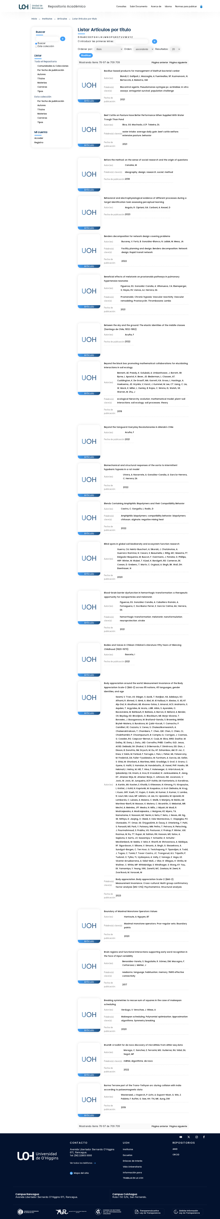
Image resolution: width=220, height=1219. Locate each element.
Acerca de (156, 6)
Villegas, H (170, 861)
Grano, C (182, 761)
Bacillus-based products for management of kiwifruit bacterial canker (142, 71)
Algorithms (137, 1061)
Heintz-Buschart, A (140, 549)
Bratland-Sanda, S (156, 719)
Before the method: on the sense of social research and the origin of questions (146, 159)
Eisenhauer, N (124, 568)
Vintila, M (181, 861)
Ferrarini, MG (154, 1050)
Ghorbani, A (133, 761)
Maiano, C (146, 800)
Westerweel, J (128, 1094)
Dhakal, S (141, 746)
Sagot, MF (129, 1054)
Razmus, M (121, 834)
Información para (132, 1172)
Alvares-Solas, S (150, 704)
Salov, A (176, 834)
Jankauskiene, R (171, 773)
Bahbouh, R (138, 712)
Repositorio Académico (67, 6)
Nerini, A (149, 815)
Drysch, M (145, 750)
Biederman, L (154, 376)
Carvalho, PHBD (155, 742)
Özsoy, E (162, 822)
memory (163, 972)
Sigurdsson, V (126, 845)
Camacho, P (172, 723)
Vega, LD (177, 857)
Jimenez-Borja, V (146, 777)
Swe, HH (146, 1098)
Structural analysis (171, 887)
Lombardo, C (122, 800)
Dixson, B (120, 750)
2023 (127, 214)
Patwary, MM (146, 826)
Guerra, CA (123, 549)
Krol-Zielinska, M (172, 788)
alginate (135, 519)
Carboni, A (154, 207)
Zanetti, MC (153, 868)
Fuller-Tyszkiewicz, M (144, 757)
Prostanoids (127, 297)
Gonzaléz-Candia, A (145, 286)
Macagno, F (178, 961)
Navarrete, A (140, 474)
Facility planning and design (136, 248)
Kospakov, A (156, 788)
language (139, 972)
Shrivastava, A (169, 841)
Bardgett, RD (159, 560)
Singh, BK (167, 564)
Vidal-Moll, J (149, 861)
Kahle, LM (156, 780)
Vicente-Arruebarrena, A (128, 861)
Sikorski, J (156, 549)
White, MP (133, 864)
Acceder (38, 138)
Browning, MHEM (175, 719)
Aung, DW (165, 1098)
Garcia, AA (174, 757)
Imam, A (136, 773)
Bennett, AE (123, 372)
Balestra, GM (141, 80)
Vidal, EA (181, 1050)
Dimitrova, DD (169, 746)
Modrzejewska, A (124, 811)
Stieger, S (140, 696)
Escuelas (127, 1155)
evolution (145, 399)
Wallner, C (121, 864)
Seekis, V (137, 841)
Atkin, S (158, 708)
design (141, 172)
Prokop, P (168, 830)
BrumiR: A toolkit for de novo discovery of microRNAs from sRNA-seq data (143, 1045)
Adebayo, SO (175, 696)
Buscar (42, 43)
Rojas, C (153, 388)
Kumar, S (163, 792)
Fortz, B (137, 241)
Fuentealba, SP (163, 76)
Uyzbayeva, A (145, 857)
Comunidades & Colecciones (52, 66)
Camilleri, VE (122, 727)
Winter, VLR (180, 830)
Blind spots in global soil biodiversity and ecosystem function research (141, 544)
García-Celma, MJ (167, 606)
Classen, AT (168, 376)
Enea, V (119, 754)
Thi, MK (155, 1098)
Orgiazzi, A (156, 564)
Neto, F (158, 815)
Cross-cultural (151, 883)
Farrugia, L (149, 754)
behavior (146, 135)
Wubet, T (137, 560)
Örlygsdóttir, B (149, 822)
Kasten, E (134, 784)
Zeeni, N (176, 868)
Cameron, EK (173, 560)
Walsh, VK (175, 388)
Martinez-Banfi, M (125, 803)
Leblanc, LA (144, 796)
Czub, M (158, 738)
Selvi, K (146, 841)
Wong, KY (175, 864)
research (151, 172)
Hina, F (147, 769)
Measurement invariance (129, 883)
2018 (127, 179)
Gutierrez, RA (169, 1050)
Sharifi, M (156, 841)
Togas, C (123, 853)
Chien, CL (178, 731)
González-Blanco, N (152, 241)
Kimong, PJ (170, 784)
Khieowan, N (157, 784)
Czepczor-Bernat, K (142, 738)
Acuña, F (129, 334)
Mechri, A (120, 807)
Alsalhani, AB (134, 704)
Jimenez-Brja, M (127, 777)
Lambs (167, 300)
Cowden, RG (124, 738)
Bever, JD (142, 376)
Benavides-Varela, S (133, 961)
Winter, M (127, 560)
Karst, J (148, 384)
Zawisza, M (165, 868)
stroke (141, 620)
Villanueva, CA (164, 286)
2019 (119, 411)
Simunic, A (150, 845)
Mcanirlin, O (164, 803)
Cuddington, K (124, 380)
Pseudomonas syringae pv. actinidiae (160, 87)
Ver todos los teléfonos (81, 1163)
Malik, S (157, 800)
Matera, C (152, 803)
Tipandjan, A (174, 849)
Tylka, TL (132, 857)
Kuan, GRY (122, 792)
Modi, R (172, 807)
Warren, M (122, 392)
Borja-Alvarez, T (170, 716)
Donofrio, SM (132, 750)
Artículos (62, 18)
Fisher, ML (168, 754)
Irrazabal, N (156, 773)
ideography (131, 172)
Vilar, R (160, 861)
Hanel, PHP (170, 765)
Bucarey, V (126, 241)
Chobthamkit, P (124, 735)
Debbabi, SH (128, 746)
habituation (151, 972)
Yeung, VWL (140, 868)
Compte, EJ (158, 735)
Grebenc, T (134, 564)
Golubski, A (146, 372)
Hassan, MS (164, 834)
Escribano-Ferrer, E (146, 606)
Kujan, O (143, 792)
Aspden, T (121, 708)
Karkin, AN (123, 784)
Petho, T (158, 826)
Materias (42, 82)
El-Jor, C (180, 750)
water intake (129, 131)
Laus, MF (133, 796)
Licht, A (152, 1094)
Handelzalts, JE (156, 765)
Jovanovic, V (176, 777)
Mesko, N (144, 807)
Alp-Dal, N (121, 704)
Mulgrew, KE (158, 811)
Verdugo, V (127, 1009)
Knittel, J (122, 788)
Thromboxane (155, 300)
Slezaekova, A (174, 845)
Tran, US (130, 696)
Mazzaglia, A (147, 76)
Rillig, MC (169, 553)
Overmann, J (159, 557)
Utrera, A (127, 474)
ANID (175, 1149)
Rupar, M (140, 834)
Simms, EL (164, 388)
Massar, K (140, 803)
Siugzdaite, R (151, 961)
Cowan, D (122, 564)
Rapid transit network (141, 252)
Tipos (40, 91)
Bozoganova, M (136, 719)
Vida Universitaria (132, 1166)
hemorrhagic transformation (135, 616)
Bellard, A (172, 712)
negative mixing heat (152, 519)
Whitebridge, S (146, 864)
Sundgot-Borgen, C (126, 849)
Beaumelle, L (157, 553)
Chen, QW (158, 731)
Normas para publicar (186, 6)
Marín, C (145, 564)
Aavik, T (151, 696)
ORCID (176, 1155)
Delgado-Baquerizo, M (129, 557)
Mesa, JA (178, 241)
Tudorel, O (121, 857)
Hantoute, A (130, 916)
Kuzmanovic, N (180, 76)
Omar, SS (136, 822)
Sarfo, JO (133, 838)
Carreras (42, 87)
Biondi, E (124, 76)
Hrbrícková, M (175, 769)
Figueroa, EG (127, 286)
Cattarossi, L (129, 965)
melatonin (157, 616)
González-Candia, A (158, 474)
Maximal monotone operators (140, 923)
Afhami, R (121, 700)
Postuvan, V (156, 830)
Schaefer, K (159, 838)
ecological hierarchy (128, 399)
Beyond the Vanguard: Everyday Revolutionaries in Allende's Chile (138, 427)
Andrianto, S (180, 704)
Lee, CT (169, 384)
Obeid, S (146, 819)
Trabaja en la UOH (133, 1178)
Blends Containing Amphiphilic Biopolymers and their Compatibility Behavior (144, 503)
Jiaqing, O (135, 819)
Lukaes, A (135, 800)
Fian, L (159, 754)
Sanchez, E (141, 1050)
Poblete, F (126, 1098)
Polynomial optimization (158, 1016)
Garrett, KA (155, 380)
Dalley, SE (121, 742)
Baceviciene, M (123, 712)
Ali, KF (183, 700)
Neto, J (166, 815)
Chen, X (169, 731)
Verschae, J (140, 1009)
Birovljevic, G (139, 716)
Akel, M (150, 700)
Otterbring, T (175, 822)
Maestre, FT (181, 553)
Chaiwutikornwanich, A (164, 727)
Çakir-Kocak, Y (157, 723)
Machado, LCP (139, 124)
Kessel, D (165, 207)
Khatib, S (145, 784)
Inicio (34, 18)
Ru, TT (131, 834)
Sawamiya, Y (145, 838)
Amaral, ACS (166, 704)
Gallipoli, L (135, 76)
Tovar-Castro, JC (147, 853)
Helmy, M (132, 769)
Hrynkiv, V (138, 384)
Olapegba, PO (180, 819)
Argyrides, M (133, 708)
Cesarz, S (145, 553)
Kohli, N (131, 788)
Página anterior (160, 62)
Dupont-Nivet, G (165, 1094)
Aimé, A (141, 700)
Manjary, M (167, 800)
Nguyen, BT (143, 916)
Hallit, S (130, 765)
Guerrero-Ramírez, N (128, 553)
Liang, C (179, 384)
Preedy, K (134, 372)
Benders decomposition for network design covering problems (137, 236)
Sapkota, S (121, 838)
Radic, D (149, 508)
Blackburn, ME (154, 716)
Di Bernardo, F (154, 746)
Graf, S (173, 761)
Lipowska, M (165, 796)
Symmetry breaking (144, 1020)
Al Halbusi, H (161, 700)
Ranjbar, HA (162, 696)
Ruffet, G (136, 1098)
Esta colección (46, 46)
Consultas (121, 6)
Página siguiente (178, 62)
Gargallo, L (138, 508)
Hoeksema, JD (124, 384)
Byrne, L (121, 376)
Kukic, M (153, 792)
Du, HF (154, 750)
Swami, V (120, 696)
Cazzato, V (135, 727)
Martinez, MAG (147, 761)
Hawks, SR (182, 765)
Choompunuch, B (142, 735)
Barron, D (161, 712)
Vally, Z (156, 857)
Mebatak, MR (178, 803)
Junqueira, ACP (143, 780)
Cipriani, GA (142, 207)
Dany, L (130, 742)
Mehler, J (141, 965)
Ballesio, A (150, 712)
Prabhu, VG (143, 830)
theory (164, 402)
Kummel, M (159, 384)
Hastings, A (177, 380)
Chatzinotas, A (169, 549)
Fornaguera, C (127, 606)
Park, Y (135, 826)
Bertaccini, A (126, 80)
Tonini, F (133, 853)
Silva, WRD (168, 738)
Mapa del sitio (81, 1173)
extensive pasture (131, 135)
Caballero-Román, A (167, 602)
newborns (127, 972)
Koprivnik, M (142, 788)
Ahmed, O (132, 700)
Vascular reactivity (163, 297)
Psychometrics (152, 887)
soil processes (152, 402)
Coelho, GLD (170, 742)
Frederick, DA (125, 757)
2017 (124, 984)
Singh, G (161, 845)
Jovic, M (120, 780)
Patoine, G (172, 557)
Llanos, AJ (139, 290)
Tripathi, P (180, 853)
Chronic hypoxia (143, 297)
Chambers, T (145, 731)
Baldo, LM (179, 800)
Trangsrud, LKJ (166, 853)
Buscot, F (146, 557)
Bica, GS (126, 124)
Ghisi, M (122, 761)
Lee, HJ (154, 796)
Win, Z (178, 1094)
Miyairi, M (163, 807)
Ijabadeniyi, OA (123, 773)
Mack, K (124, 388)
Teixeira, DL (154, 124)
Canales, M (131, 165)
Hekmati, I (121, 769)
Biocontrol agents (129, 87)
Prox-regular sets (166, 923)
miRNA (127, 1061)
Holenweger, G (159, 769)
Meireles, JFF (132, 807)
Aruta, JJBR (147, 708)
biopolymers (179, 515)
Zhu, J (132, 392)
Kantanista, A (169, 780)
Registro (38, 142)
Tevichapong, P (159, 849)
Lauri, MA (123, 796)
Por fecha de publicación (50, 70)
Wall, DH (177, 564)
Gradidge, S (162, 761)
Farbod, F (138, 754)
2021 (122, 99)
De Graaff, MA (140, 380)
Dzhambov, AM (167, 750)
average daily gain (147, 131)
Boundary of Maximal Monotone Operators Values (130, 911)
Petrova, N (169, 826)
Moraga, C (129, 1050)
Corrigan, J (171, 735)
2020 (120, 577)
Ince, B (145, 773)
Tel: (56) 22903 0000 (81, 1155)
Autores (41, 74)
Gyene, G (120, 765)
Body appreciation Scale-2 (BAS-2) (154, 879)
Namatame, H (123, 815)
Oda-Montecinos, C (161, 819)
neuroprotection (128, 620)
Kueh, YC (133, 792)
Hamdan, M (141, 765)
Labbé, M (168, 241)
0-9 (80, 37)
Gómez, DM (165, 961)
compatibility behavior (160, 515)
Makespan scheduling (133, 1016)
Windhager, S (162, 864)
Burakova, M (141, 723)
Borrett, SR (176, 372)
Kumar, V (174, 792)
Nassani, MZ (138, 815)
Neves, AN (176, 815)
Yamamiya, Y (126, 868)
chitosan (125, 519)
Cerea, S (146, 727)
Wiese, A (151, 1009)
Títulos (41, 78)
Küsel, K (147, 560)
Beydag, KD (126, 716)
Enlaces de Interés (132, 1161)
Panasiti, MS (124, 826)
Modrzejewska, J (142, 811)
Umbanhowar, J (161, 372)
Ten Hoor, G (143, 849)
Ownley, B (143, 388)
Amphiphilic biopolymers (134, 515)
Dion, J (181, 746)
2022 (124, 261)
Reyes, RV (128, 290)
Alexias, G (174, 700)
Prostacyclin (140, 300)
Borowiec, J (121, 719)
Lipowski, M (178, 796)
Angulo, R (130, 207)
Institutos (47, 18)
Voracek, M (136, 872)
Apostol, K (131, 376)
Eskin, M (128, 754)
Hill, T (140, 769)
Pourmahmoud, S (127, 830)
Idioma (168, 6)
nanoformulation (173, 616)
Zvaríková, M (122, 872)
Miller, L (133, 388)
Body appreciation (125, 879)
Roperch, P (141, 1094)
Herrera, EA (151, 290)
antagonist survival (139, 90)
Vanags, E (166, 857)
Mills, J (153, 807)
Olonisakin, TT (123, 822)
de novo (148, 1061)
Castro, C (126, 508)
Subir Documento (138, 6)
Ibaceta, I (130, 654)
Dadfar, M (180, 738)
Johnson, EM (162, 777)
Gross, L (166, 380)
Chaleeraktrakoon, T (127, 731)
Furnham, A (162, 757)
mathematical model (162, 399)
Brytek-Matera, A (125, 723)
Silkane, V (139, 845)
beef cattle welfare (168, 131)
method (169, 172)
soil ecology (137, 402)
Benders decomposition (165, 248)
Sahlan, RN (151, 834)
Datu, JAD (140, 742)
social (160, 172)
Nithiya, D (124, 819)
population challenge (162, 90)
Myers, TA (171, 811)
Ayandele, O (169, 708)
